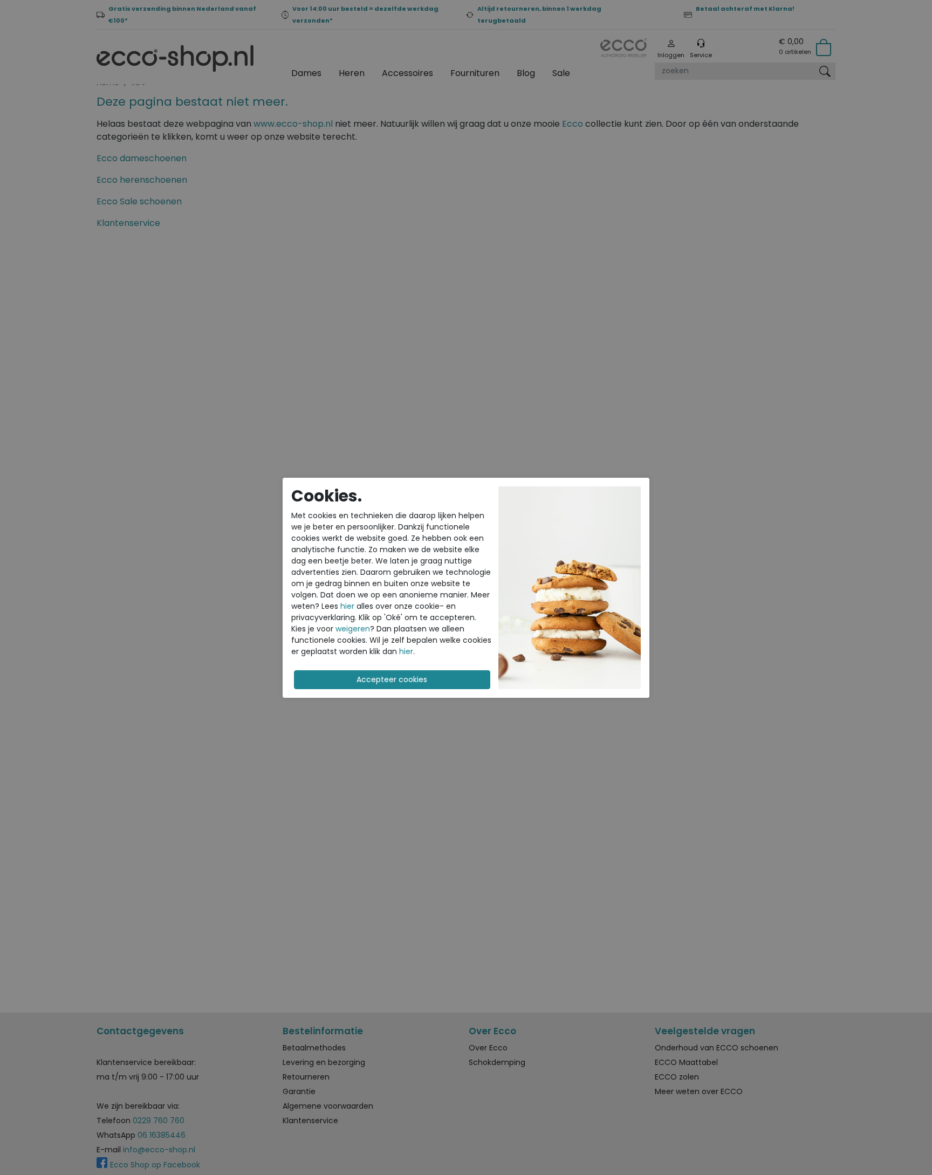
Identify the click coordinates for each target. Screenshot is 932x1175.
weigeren (352, 628)
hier (347, 606)
